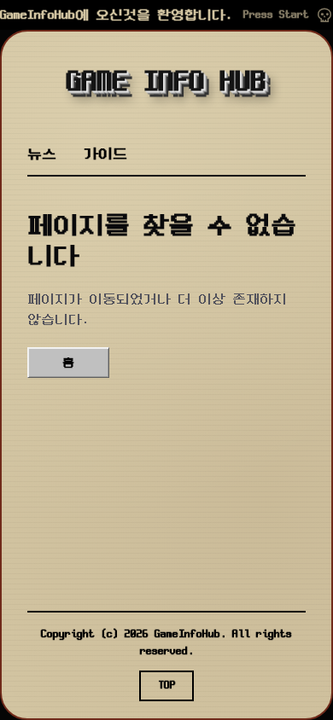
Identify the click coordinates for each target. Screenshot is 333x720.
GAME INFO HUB (166, 82)
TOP (167, 685)
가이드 (105, 154)
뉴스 (41, 154)
